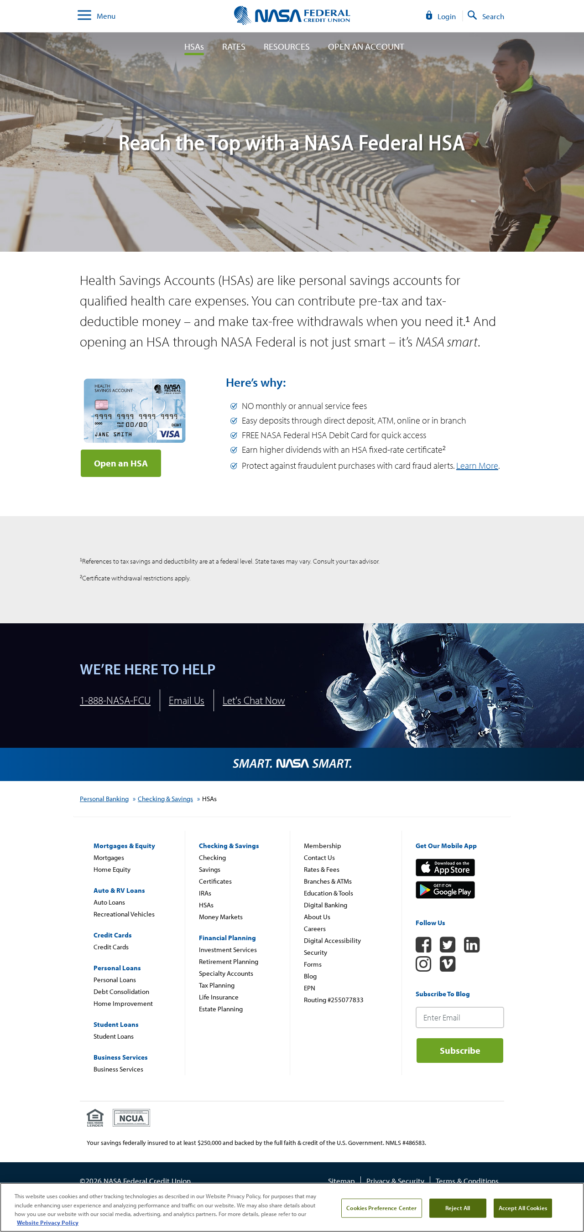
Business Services (118, 1069)
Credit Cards (111, 946)
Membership (322, 845)
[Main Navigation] (84, 16)
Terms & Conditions (467, 1180)
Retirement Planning (228, 961)
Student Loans (114, 1036)
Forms (313, 964)
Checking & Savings (165, 798)
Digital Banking (325, 905)
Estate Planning (221, 1008)
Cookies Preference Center (381, 1207)
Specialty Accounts (226, 973)
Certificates (215, 881)
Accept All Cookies (523, 1207)
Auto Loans (109, 902)
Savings (209, 869)
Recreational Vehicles (124, 914)
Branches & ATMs (328, 881)
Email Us (186, 700)
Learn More (477, 465)
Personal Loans (115, 979)
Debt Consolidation (121, 991)
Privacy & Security (395, 1180)
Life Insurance (219, 997)
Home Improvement (123, 1003)
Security (315, 952)
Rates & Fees (321, 869)
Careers (315, 928)
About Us (317, 916)
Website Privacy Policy (47, 1222)
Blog (310, 976)
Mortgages (109, 857)
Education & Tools (328, 893)
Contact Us (319, 857)
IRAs (205, 893)
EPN (309, 988)
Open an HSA (121, 463)
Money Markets (221, 916)
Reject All (457, 1207)
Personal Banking (104, 798)
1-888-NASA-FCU (115, 700)
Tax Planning (217, 985)
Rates (233, 46)
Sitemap (341, 1180)
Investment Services (228, 949)
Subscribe (460, 1050)
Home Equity (112, 869)
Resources (287, 46)
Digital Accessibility (332, 940)
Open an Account (366, 46)
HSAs (194, 46)
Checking (212, 857)
